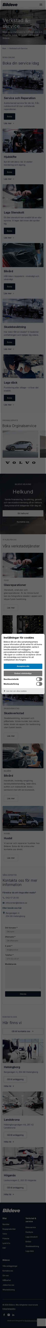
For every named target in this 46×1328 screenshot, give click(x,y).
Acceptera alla (23, 666)
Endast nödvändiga (23, 673)
